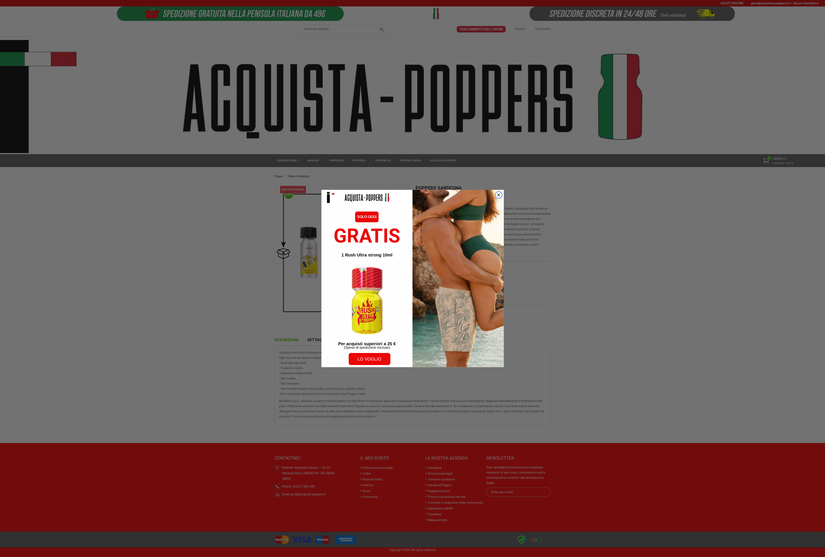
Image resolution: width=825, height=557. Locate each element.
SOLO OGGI (366, 217)
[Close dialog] (498, 195)
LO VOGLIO (369, 359)
